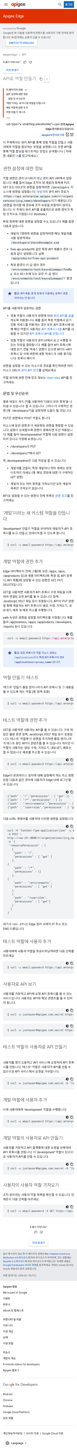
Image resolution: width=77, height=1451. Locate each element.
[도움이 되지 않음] (30, 62)
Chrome (8, 1400)
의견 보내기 (12, 70)
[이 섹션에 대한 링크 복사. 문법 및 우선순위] (32, 394)
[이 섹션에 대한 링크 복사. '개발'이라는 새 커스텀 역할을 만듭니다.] (12, 519)
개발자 (41, 192)
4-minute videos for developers (21, 1364)
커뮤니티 (8, 1325)
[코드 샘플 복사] (72, 541)
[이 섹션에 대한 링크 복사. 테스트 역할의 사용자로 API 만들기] (6, 1053)
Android (7, 1394)
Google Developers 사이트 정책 (19, 1265)
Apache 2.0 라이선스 (14, 1261)
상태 (5, 1337)
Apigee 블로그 (11, 1370)
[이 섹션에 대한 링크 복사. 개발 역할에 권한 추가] (46, 562)
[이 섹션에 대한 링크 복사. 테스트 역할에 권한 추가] (50, 720)
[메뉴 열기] (6, 4)
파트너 (6, 1304)
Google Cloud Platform (16, 1412)
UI (17, 156)
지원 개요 (8, 1331)
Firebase (8, 1406)
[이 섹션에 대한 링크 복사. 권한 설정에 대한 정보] (46, 169)
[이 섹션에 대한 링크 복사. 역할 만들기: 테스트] (42, 678)
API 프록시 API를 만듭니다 (47, 333)
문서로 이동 (52, 135)
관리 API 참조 (30, 370)
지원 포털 (8, 1343)
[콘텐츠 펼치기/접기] (26, 90)
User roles (53, 378)
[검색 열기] (60, 4)
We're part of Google (15, 1292)
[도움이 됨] (25, 62)
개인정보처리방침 (12, 1433)
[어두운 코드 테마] (67, 541)
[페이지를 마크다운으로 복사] (41, 79)
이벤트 (6, 1298)
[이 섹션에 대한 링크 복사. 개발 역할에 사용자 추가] (50, 1100)
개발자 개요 (9, 1358)
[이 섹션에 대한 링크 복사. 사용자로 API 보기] (40, 984)
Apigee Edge (13, 16)
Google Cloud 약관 (52, 1433)
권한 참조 (61, 496)
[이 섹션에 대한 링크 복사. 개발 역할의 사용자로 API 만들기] (66, 1138)
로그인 (69, 4)
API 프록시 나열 (51, 329)
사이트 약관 (32, 1433)
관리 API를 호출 (63, 316)
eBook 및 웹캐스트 (13, 1310)
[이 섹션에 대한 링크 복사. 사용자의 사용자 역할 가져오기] (63, 1185)
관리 (24, 54)
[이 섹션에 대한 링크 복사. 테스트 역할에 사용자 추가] (54, 942)
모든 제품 (8, 1418)
